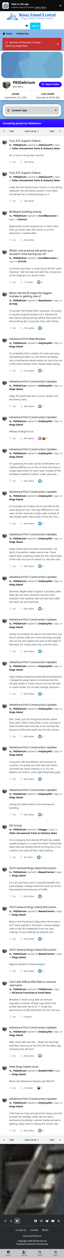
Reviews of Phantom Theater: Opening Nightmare (23, 44)
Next (52, 131)
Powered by (32, 1244)
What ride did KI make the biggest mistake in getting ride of (30, 294)
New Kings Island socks (24, 1066)
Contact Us (21, 1230)
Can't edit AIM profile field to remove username (32, 983)
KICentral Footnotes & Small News (31, 992)
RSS (46, 1230)
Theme (26, 1236)
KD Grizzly (15, 825)
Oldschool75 (46, 144)
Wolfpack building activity (25, 211)
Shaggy (43, 829)
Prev (12, 131)
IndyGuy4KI (45, 343)
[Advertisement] (32, 1179)
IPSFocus (37, 1236)
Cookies (34, 1230)
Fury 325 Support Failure (25, 141)
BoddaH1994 (46, 1070)
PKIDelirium (20, 144)
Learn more (6, 5)
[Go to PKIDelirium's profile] (4, 142)
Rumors (22, 219)
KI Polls (22, 261)
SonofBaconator (48, 215)
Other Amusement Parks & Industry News (36, 148)
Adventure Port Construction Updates (33, 381)
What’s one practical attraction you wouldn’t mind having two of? (31, 252)
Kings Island (16, 346)
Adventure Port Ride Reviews (27, 339)
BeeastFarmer (46, 872)
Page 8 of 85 (30, 131)
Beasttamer (45, 300)
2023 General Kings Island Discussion (32, 868)
